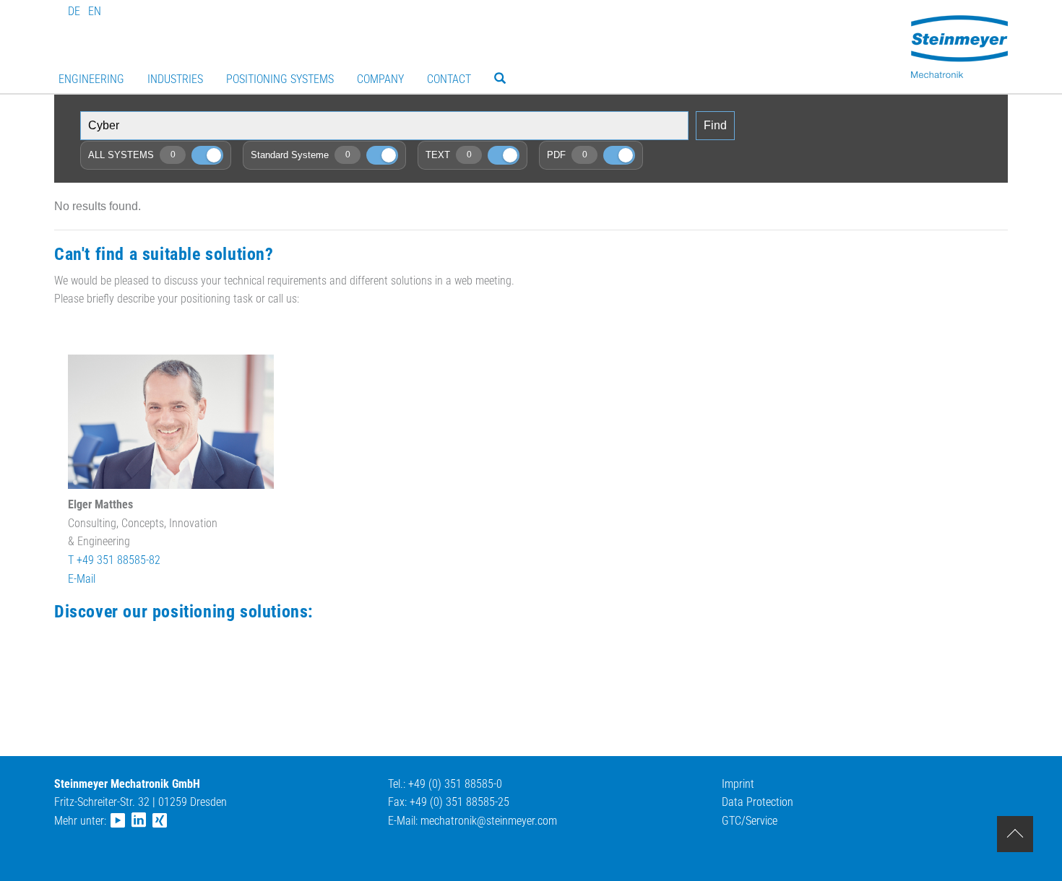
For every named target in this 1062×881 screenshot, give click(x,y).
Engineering (91, 79)
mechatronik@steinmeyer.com (488, 821)
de (74, 11)
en (94, 11)
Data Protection (757, 802)
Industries (175, 79)
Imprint (738, 784)
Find (715, 125)
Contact (449, 79)
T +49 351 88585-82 (114, 560)
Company (380, 79)
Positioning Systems (280, 79)
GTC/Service (749, 821)
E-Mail (81, 579)
